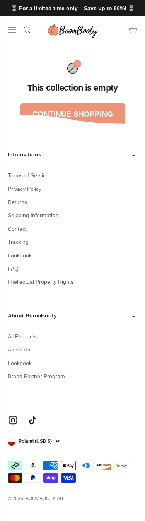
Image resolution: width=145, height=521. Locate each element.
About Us (19, 349)
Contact (17, 229)
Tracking (18, 242)
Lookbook (20, 255)
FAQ (13, 269)
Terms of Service (28, 175)
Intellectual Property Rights (40, 282)
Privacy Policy (24, 189)
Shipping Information (33, 215)
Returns (17, 202)
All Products (22, 336)
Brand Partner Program (36, 376)
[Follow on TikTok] (32, 420)
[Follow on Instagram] (13, 420)
